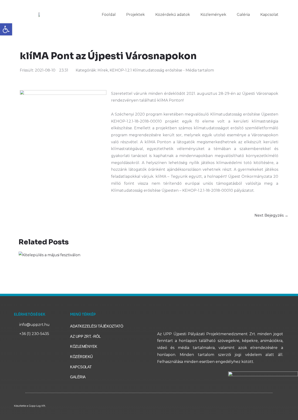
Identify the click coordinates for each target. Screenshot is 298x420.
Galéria (243, 14)
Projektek (135, 14)
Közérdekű (81, 357)
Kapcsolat (269, 14)
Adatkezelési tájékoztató (96, 326)
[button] (6, 29)
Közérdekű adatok (172, 14)
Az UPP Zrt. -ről (85, 336)
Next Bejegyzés (271, 215)
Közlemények (213, 14)
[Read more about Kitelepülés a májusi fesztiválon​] (49, 255)
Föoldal (109, 14)
